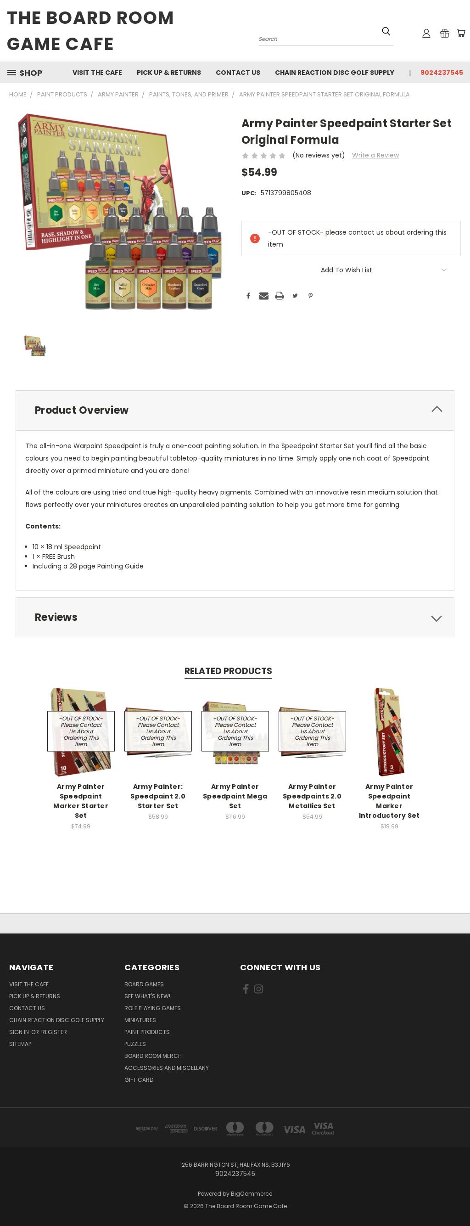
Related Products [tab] (228, 671)
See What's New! (147, 996)
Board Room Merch (153, 1056)
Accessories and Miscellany (166, 1068)
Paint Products (147, 1032)
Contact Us (238, 72)
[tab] (235, 410)
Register (54, 1032)
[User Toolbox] (426, 33)
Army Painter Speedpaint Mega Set (235, 796)
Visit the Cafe (97, 72)
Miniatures (140, 1020)
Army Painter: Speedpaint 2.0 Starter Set (157, 796)
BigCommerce (251, 1194)
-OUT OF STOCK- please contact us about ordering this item (81, 731)
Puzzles (135, 1044)
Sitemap (20, 1044)
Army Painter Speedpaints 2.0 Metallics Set (312, 796)
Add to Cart (389, 731)
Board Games (144, 984)
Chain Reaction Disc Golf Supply (334, 72)
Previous (456, 1197)
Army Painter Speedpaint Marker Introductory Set (389, 801)
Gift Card (138, 1080)
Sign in (19, 1032)
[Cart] (460, 33)
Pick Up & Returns (169, 72)
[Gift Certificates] (444, 33)
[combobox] (325, 38)
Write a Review (375, 155)
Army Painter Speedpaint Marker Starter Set (80, 801)
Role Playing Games (152, 1008)
